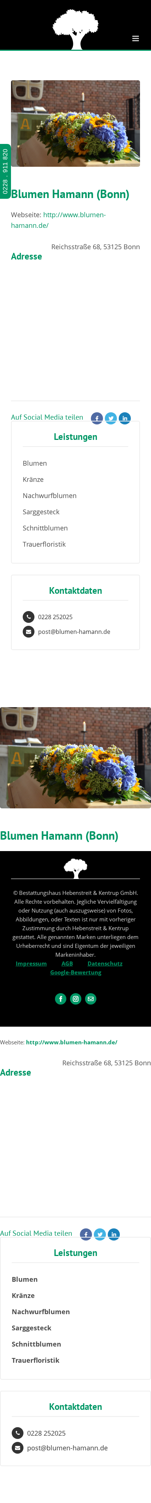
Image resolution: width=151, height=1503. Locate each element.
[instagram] (75, 999)
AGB (67, 963)
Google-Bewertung (75, 972)
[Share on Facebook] (97, 418)
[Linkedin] (125, 418)
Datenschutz (105, 963)
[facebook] (60, 999)
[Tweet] (111, 418)
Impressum (31, 963)
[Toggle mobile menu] (136, 38)
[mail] (90, 999)
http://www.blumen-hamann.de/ (71, 1042)
